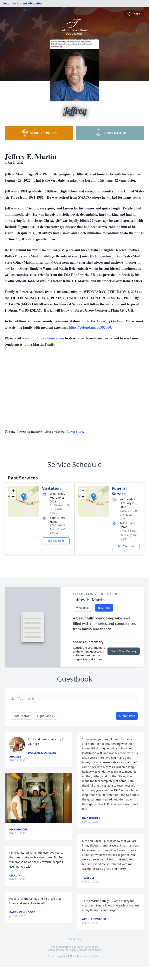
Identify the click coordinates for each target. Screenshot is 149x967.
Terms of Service (85, 950)
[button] (23, 497)
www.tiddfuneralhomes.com (43, 338)
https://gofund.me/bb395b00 (90, 327)
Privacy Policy (63, 950)
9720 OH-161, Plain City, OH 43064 (58, 529)
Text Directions (56, 540)
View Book (82, 608)
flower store (75, 431)
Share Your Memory (123, 651)
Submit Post (127, 716)
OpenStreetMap (78, 956)
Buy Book (104, 608)
